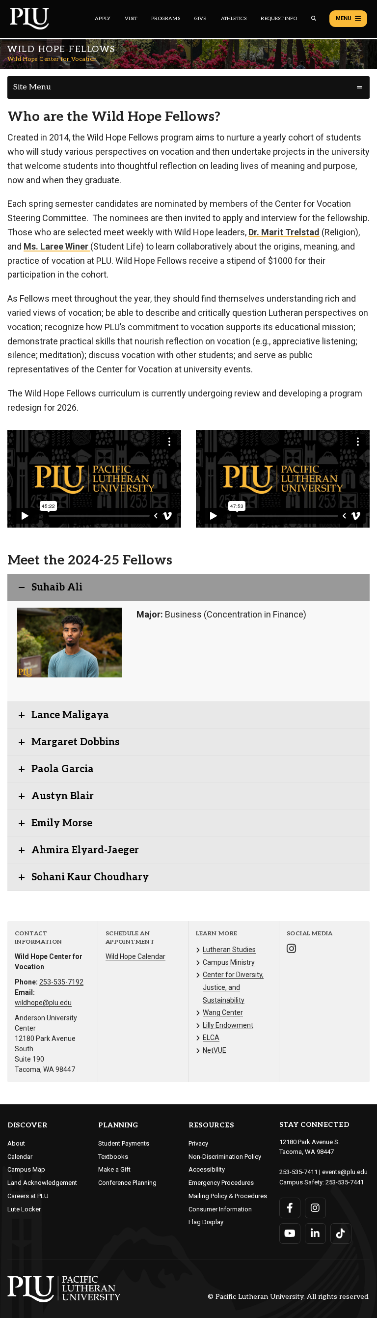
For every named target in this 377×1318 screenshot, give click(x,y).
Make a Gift (114, 1169)
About (16, 1143)
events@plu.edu (345, 1172)
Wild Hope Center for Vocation (52, 59)
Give (200, 19)
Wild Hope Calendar (135, 956)
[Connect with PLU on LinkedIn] (315, 1233)
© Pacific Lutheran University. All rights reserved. (289, 1297)
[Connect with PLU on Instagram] (315, 1208)
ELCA (211, 1037)
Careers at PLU (28, 1196)
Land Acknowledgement (42, 1182)
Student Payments (123, 1143)
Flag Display (205, 1222)
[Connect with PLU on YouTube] (289, 1233)
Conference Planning (127, 1182)
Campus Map (26, 1169)
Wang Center (223, 1012)
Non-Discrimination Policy (224, 1156)
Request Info (278, 19)
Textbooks (113, 1156)
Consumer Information (220, 1209)
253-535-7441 (344, 1182)
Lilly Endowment (228, 1025)
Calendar (19, 1156)
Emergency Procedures (221, 1182)
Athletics (234, 19)
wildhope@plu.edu (43, 1003)
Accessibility (206, 1169)
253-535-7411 (298, 1172)
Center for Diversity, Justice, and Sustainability (233, 987)
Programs (165, 19)
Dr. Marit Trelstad (284, 232)
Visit (131, 19)
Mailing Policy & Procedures (227, 1196)
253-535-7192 (61, 982)
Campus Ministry (229, 962)
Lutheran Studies (229, 949)
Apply (102, 19)
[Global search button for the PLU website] (313, 18)
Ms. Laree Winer (57, 246)
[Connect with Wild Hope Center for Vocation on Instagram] (291, 949)
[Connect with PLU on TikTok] (340, 1233)
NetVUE (214, 1050)
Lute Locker (24, 1209)
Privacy (198, 1143)
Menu (343, 18)
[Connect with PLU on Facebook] (289, 1208)
